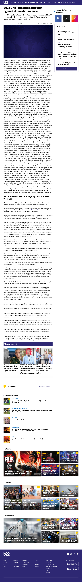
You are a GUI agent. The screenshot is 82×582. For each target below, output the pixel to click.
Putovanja (16, 562)
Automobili (25, 564)
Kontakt (48, 572)
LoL (6, 469)
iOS (44, 539)
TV (36, 562)
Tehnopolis (26, 562)
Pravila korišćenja (51, 564)
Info (5, 560)
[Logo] (6, 2)
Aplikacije (49, 568)
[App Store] (72, 568)
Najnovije (13, 2)
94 (8, 418)
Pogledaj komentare (44, 386)
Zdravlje (15, 560)
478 (8, 399)
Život (5, 566)
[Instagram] (75, 18)
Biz (4, 564)
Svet (13, 437)
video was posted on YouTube (30, 210)
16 (8, 427)
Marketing (49, 560)
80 (8, 408)
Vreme (37, 566)
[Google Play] (72, 564)
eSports (25, 560)
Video (36, 560)
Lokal (24, 566)
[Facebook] (58, 18)
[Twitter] (66, 18)
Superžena (16, 566)
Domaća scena (47, 468)
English (45, 488)
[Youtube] (77, 554)
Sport (5, 562)
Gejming (64, 522)
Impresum (48, 562)
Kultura (15, 564)
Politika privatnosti (51, 566)
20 (8, 437)
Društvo (14, 418)
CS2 (44, 458)
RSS (47, 570)
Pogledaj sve (66, 69)
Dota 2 (64, 469)
